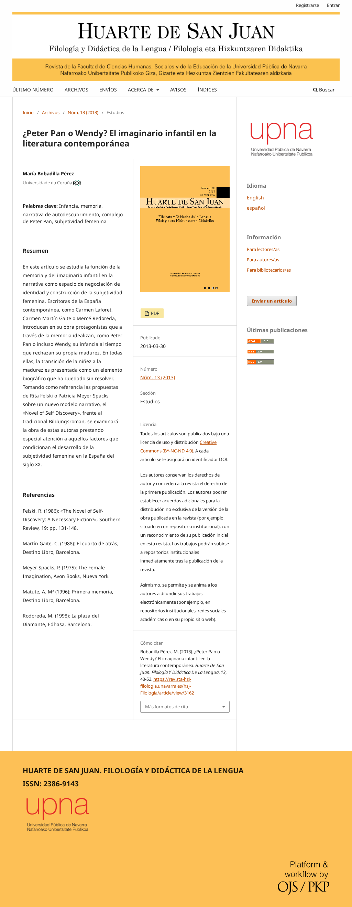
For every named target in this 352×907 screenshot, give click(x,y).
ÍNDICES (207, 89)
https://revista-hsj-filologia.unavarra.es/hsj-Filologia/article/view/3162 (167, 686)
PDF (154, 313)
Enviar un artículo (272, 301)
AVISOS (178, 89)
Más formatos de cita (166, 706)
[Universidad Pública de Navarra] (282, 157)
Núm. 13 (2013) (83, 112)
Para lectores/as (263, 249)
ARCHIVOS (76, 89)
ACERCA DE (141, 89)
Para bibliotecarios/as (269, 270)
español (256, 208)
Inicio (28, 112)
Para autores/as (263, 259)
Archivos (50, 112)
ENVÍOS (108, 89)
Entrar (333, 5)
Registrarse (307, 5)
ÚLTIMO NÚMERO (33, 89)
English (255, 197)
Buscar (326, 89)
